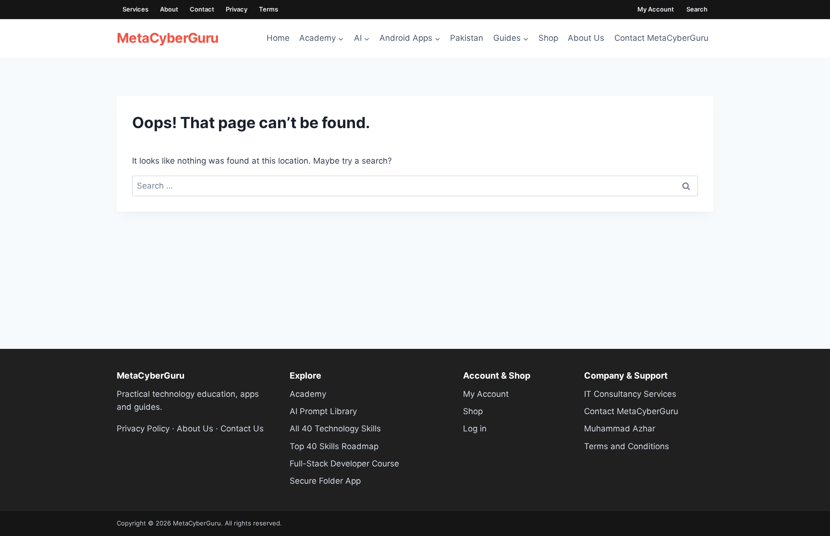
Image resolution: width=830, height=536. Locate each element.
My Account (655, 9)
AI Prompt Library (323, 411)
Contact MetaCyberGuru (661, 38)
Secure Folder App (325, 481)
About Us (586, 38)
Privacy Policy (143, 428)
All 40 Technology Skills (335, 428)
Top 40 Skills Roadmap (334, 446)
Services (135, 9)
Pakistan (466, 38)
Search (697, 9)
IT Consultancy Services (630, 394)
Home (278, 38)
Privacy (236, 9)
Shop (548, 38)
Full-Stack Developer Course (344, 463)
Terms (268, 9)
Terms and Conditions (626, 446)
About (169, 9)
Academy (308, 394)
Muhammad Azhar (619, 428)
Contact (202, 9)
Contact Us (242, 428)
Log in (475, 428)
